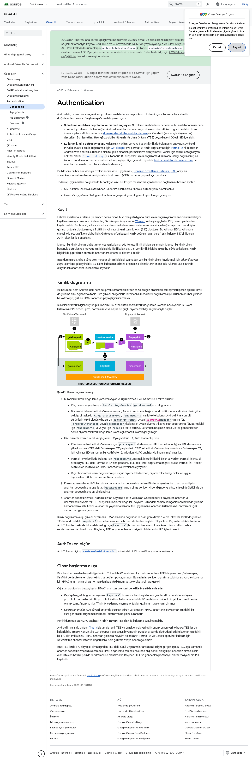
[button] (20, 54)
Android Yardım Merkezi (198, 705)
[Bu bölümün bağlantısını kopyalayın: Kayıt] (70, 210)
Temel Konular (74, 22)
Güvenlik (51, 22)
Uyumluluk (99, 22)
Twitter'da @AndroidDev (130, 711)
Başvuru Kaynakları (180, 22)
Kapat (217, 47)
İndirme (54, 716)
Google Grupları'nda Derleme (133, 733)
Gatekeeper (118, 148)
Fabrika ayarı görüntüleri (63, 727)
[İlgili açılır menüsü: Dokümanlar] (48, 4)
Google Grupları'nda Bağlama (133, 738)
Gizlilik (118, 752)
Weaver (140, 221)
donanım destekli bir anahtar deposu (125, 133)
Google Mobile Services (197, 727)
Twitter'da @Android (128, 705)
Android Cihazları (124, 22)
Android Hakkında (60, 752)
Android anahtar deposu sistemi (173, 160)
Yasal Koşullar (93, 752)
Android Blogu (125, 716)
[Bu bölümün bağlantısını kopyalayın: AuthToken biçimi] (95, 544)
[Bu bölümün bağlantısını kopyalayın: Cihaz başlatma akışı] (100, 566)
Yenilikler (9, 22)
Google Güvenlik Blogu (129, 722)
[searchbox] (23, 33)
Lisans (108, 752)
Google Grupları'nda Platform (133, 727)
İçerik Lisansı (93, 675)
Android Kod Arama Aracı (72, 4)
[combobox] (185, 4)
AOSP (60, 90)
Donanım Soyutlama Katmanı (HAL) (155, 171)
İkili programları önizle (62, 722)
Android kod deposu (61, 705)
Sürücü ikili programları (62, 733)
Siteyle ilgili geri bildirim (138, 752)
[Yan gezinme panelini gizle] (41, 753)
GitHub (54, 738)
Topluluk (78, 752)
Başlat (236, 47)
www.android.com (195, 722)
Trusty (93, 627)
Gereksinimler (57, 711)
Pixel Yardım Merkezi (196, 711)
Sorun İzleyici (192, 738)
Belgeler (10, 13)
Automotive (152, 22)
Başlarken (31, 22)
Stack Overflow (193, 733)
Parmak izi (177, 148)
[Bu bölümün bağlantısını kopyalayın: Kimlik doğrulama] (95, 283)
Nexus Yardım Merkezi (197, 716)
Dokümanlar (37, 4)
